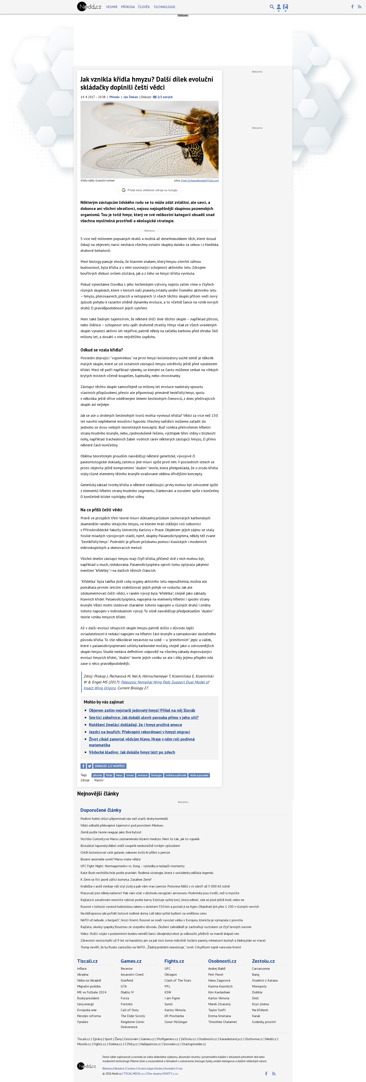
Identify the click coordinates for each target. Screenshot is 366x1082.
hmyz (119, 775)
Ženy (118, 1039)
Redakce (119, 1068)
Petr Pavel (215, 974)
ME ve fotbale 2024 (91, 992)
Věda (109, 775)
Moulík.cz (84, 1044)
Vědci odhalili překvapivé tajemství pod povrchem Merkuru (121, 825)
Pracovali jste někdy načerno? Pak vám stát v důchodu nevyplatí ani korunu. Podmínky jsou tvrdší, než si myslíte (159, 893)
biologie (156, 775)
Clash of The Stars (178, 980)
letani (130, 775)
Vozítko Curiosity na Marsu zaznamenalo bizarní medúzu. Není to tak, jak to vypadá (139, 839)
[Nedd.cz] (89, 7)
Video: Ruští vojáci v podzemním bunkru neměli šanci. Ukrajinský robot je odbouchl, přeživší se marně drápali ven (159, 933)
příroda (97, 775)
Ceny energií (85, 1004)
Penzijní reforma (89, 1016)
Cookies (131, 1068)
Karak (256, 1016)
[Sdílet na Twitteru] (89, 766)
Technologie (164, 7)
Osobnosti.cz (222, 961)
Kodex (159, 1068)
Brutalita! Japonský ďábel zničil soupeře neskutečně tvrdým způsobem (130, 845)
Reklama (108, 1068)
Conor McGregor (176, 1022)
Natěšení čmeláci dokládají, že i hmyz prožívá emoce (135, 724)
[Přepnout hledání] (272, 7)
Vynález (82, 1022)
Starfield (127, 980)
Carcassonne (261, 968)
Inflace (82, 968)
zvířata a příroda (176, 775)
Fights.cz (174, 961)
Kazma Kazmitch (220, 986)
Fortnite (127, 1004)
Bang (255, 974)
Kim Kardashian (219, 992)
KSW (168, 992)
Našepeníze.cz (150, 1044)
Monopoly (259, 986)
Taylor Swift (217, 1010)
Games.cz (131, 961)
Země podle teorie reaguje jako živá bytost (110, 832)
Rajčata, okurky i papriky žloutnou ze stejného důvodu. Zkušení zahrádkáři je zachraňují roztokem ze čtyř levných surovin (165, 927)
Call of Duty (130, 1010)
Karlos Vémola (175, 1010)
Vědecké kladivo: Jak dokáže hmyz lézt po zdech (132, 752)
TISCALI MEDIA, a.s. (134, 1073)
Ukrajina (82, 974)
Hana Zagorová (219, 980)
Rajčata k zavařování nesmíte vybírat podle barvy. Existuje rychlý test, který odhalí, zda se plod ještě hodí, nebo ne (162, 900)
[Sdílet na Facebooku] (83, 766)
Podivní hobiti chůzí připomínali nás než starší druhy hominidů (124, 818)
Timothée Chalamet (222, 1022)
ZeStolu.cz (188, 1039)
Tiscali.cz (87, 961)
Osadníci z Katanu (265, 980)
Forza (125, 998)
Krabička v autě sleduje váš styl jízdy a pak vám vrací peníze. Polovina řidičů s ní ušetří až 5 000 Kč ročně (155, 886)
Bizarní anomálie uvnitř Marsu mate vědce (110, 859)
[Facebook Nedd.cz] (352, 7)
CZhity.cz (131, 1044)
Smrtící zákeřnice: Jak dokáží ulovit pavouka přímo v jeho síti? (144, 717)
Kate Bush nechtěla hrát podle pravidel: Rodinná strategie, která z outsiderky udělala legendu (146, 873)
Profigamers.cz (167, 1039)
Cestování (131, 1039)
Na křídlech (260, 1010)
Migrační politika (89, 986)
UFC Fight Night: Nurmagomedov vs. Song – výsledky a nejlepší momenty (132, 866)
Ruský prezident (88, 998)
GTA (124, 986)
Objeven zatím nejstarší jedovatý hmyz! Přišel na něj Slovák (142, 710)
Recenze (127, 968)
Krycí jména (260, 1004)
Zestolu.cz (263, 961)
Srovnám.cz (171, 1044)
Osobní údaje (145, 1068)
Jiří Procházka (174, 1016)
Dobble (257, 992)
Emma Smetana (219, 1016)
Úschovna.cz (254, 1039)
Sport (108, 1039)
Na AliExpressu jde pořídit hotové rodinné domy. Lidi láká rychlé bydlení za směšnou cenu (143, 913)
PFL (168, 986)
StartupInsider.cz (194, 1044)
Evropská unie (87, 1010)
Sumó (169, 1004)
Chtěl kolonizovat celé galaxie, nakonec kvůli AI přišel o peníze (125, 852)
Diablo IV (127, 992)
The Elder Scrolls (133, 1016)
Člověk (144, 7)
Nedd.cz (270, 1039)
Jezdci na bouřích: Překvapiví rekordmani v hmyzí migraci (139, 731)
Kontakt (170, 1068)
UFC (168, 968)
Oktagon (171, 974)
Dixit (255, 998)
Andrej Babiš (217, 968)
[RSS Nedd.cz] (359, 7)
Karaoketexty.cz (231, 1039)
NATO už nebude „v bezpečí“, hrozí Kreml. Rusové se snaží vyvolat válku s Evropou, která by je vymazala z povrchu (161, 920)
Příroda (128, 7)
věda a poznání (199, 775)
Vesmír (112, 7)
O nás (179, 1068)
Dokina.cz (115, 1044)
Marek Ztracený (219, 1004)
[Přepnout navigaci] (278, 7)
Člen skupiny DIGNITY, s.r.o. (163, 1073)
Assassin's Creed (132, 974)
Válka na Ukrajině (89, 980)
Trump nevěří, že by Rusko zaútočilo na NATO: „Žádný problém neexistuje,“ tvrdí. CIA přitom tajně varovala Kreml (160, 947)
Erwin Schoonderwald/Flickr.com (200, 180)
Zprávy (97, 1039)
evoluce (142, 775)
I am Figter (172, 998)
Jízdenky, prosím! (264, 1022)
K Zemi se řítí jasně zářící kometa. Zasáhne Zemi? (116, 879)
